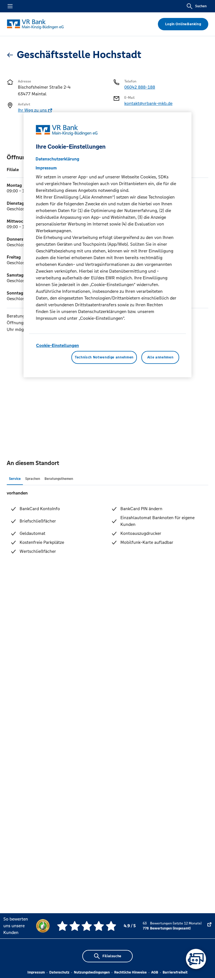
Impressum (36, 972)
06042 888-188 (139, 87)
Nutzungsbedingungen (92, 972)
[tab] (15, 478)
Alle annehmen (160, 357)
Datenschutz (59, 972)
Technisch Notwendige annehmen (104, 357)
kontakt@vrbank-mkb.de (148, 103)
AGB (154, 972)
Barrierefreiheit (175, 972)
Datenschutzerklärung (57, 159)
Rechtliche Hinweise (130, 972)
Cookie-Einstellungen (57, 345)
